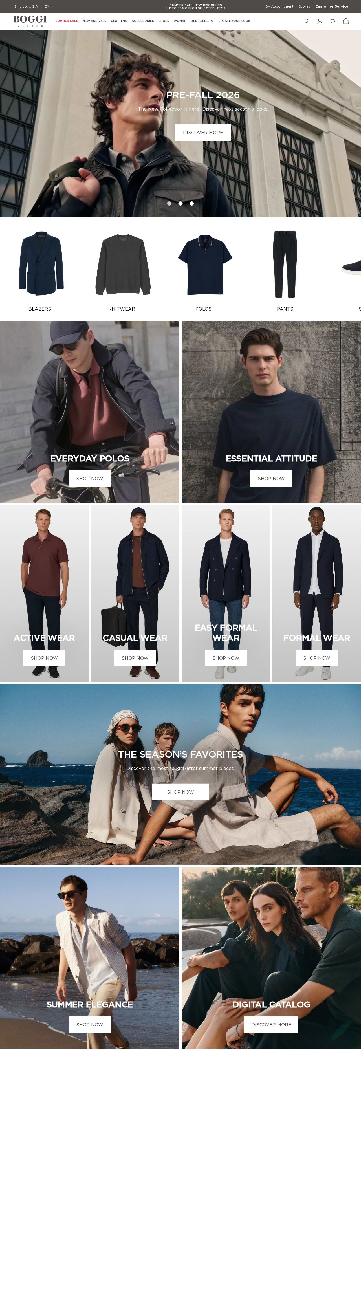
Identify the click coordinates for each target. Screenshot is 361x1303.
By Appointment (279, 6)
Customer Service (331, 6)
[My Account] (319, 21)
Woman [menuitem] (180, 21)
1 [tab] (169, 201)
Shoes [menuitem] (164, 21)
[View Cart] (345, 21)
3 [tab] (192, 201)
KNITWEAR (121, 309)
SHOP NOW (89, 478)
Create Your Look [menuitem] (234, 21)
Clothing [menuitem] (119, 21)
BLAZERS (39, 309)
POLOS (203, 309)
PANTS (285, 309)
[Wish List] (332, 21)
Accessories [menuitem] (143, 21)
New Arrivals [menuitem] (94, 21)
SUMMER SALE (67, 21)
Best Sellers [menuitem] (202, 21)
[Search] (306, 21)
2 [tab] (180, 201)
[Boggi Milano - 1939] (30, 21)
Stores (304, 6)
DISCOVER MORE (203, 132)
